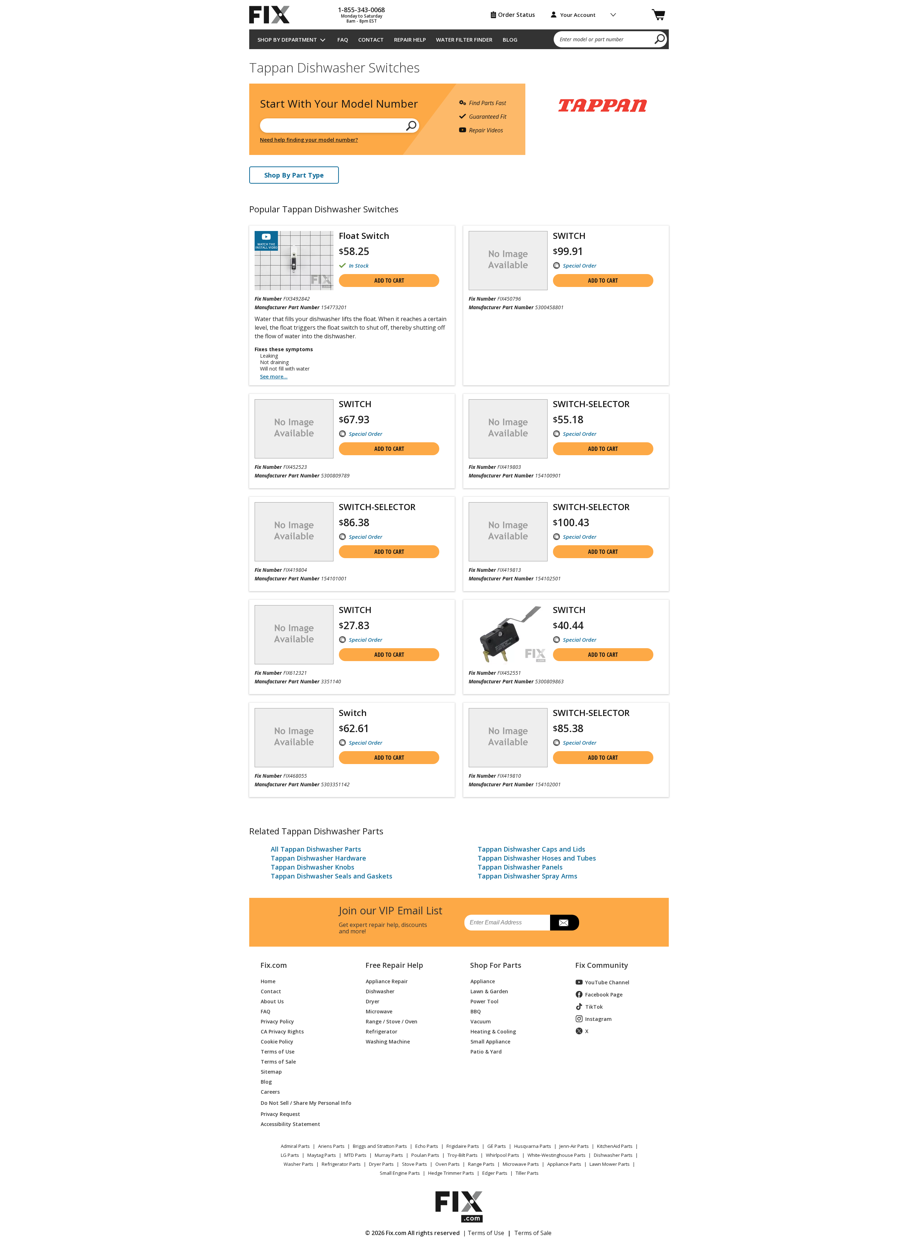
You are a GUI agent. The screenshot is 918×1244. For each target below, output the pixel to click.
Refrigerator (381, 1031)
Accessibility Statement (290, 1123)
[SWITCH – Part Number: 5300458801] (508, 260)
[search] (660, 38)
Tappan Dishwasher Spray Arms (527, 876)
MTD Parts (355, 1155)
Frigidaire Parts (462, 1146)
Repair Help (410, 39)
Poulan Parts (425, 1155)
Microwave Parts (521, 1164)
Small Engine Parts (400, 1173)
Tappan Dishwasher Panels (520, 867)
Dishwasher (380, 991)
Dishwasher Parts (613, 1155)
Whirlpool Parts (502, 1155)
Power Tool (484, 1001)
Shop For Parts (495, 965)
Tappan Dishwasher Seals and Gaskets (331, 876)
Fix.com (273, 965)
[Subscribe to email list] (564, 922)
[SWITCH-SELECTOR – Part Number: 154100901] (508, 428)
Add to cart (389, 280)
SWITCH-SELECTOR (591, 404)
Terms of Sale (278, 1061)
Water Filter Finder (464, 39)
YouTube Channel (607, 982)
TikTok (594, 1006)
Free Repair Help (394, 965)
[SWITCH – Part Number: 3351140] (294, 634)
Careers (270, 1091)
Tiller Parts (527, 1173)
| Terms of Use (483, 1233)
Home (268, 980)
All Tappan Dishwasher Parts (316, 849)
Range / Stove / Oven (391, 1021)
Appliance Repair (387, 980)
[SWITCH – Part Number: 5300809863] (508, 634)
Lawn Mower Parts (610, 1164)
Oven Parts (447, 1164)
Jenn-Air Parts (574, 1146)
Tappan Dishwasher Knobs (312, 867)
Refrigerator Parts (341, 1164)
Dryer (372, 1001)
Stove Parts (414, 1164)
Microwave (379, 1011)
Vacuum (480, 1021)
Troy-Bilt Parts (463, 1155)
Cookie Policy (277, 1041)
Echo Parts (426, 1146)
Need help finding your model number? (309, 139)
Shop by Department (287, 39)
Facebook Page (604, 994)
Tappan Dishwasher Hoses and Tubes (537, 858)
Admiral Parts (295, 1146)
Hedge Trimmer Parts (451, 1173)
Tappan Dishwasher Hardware (318, 858)
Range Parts (481, 1164)
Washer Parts (298, 1164)
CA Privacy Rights (282, 1031)
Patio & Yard (486, 1051)
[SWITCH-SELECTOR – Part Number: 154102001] (508, 737)
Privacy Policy (277, 1021)
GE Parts (496, 1146)
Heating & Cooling (493, 1031)
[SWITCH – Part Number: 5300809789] (294, 428)
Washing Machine (388, 1041)
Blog (510, 39)
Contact (371, 39)
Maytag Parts (321, 1155)
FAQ (342, 39)
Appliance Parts (564, 1164)
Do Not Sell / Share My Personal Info (303, 1102)
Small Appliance (490, 1041)
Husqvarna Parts (532, 1146)
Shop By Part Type (294, 175)
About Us (272, 1001)
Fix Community (601, 965)
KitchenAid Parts (615, 1146)
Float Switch (364, 235)
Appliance (482, 980)
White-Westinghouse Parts (556, 1155)
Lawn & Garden (489, 991)
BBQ (475, 1011)
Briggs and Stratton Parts (380, 1146)
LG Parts (290, 1155)
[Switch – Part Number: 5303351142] (294, 737)
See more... (274, 376)
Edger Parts (494, 1173)
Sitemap (271, 1071)
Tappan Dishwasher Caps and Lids (531, 849)
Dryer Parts (381, 1164)
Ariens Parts (331, 1146)
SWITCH (569, 235)
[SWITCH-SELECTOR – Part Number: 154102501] (508, 531)
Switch (353, 712)
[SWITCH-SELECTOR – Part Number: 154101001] (294, 531)
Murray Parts (389, 1155)
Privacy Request (280, 1113)
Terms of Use (277, 1051)
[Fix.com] (272, 15)
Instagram (598, 1019)
